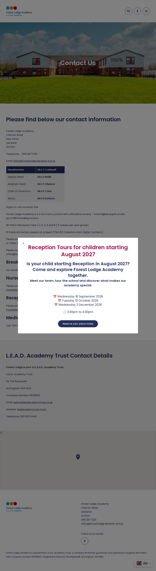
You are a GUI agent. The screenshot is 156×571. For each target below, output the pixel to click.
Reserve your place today (78, 323)
